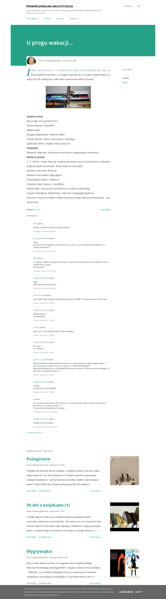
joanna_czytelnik (40, 359)
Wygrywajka (39, 551)
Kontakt (60, 18)
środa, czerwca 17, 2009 (43, 303)
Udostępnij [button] (127, 70)
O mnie (47, 18)
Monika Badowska (41, 238)
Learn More (126, 592)
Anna (35, 223)
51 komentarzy (44, 537)
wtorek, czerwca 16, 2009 (44, 231)
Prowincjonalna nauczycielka (49, 6)
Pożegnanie (38, 459)
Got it (139, 592)
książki (125, 82)
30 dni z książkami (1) (48, 505)
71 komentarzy (44, 583)
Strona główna (32, 18)
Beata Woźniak (39, 295)
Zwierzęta (74, 18)
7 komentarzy (44, 491)
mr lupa (36, 327)
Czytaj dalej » (96, 491)
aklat (35, 258)
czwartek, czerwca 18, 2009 (45, 412)
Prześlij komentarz (35, 432)
